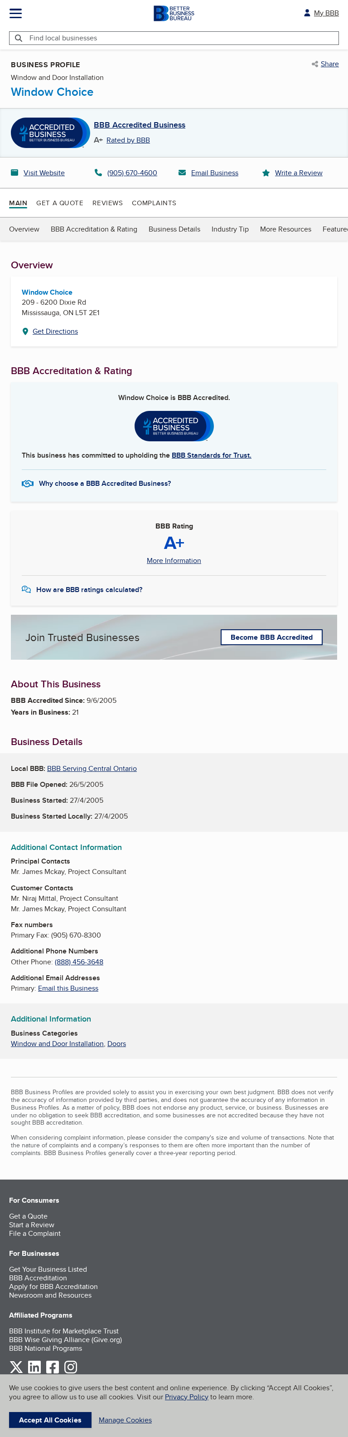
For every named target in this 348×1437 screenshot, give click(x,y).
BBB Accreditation (38, 1278)
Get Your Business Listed (48, 1269)
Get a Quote (59, 202)
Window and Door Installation (57, 1043)
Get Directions (55, 331)
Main (18, 203)
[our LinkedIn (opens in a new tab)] (34, 1372)
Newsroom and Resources (50, 1295)
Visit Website (44, 172)
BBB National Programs (45, 1348)
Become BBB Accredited (272, 637)
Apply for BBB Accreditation (53, 1286)
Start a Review (31, 1225)
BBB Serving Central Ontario (92, 768)
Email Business (214, 172)
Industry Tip (230, 229)
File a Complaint (35, 1233)
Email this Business (68, 988)
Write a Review (299, 172)
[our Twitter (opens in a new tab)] (16, 1372)
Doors (116, 1043)
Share (330, 64)
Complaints (154, 202)
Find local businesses (63, 38)
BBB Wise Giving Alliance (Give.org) (65, 1339)
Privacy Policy (186, 1397)
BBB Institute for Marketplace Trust (64, 1331)
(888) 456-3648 (79, 962)
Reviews (107, 202)
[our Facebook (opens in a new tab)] (52, 1372)
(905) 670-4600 (132, 172)
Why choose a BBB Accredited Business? (105, 483)
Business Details (174, 229)
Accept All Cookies (50, 1420)
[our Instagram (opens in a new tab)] (70, 1372)
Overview (24, 229)
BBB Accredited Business (139, 125)
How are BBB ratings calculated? (89, 589)
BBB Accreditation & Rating (94, 229)
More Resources (285, 229)
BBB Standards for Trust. (211, 455)
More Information (174, 561)
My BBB (326, 13)
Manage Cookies (125, 1420)
